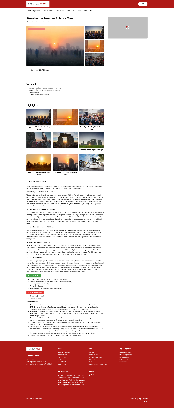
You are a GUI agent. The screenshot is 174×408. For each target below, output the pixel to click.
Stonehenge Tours (34, 11)
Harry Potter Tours (125, 359)
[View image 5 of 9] (65, 142)
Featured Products (125, 352)
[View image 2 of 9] (94, 46)
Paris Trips (70, 11)
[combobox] (143, 4)
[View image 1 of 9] (94, 32)
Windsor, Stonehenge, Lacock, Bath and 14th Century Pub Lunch (71, 375)
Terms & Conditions (95, 357)
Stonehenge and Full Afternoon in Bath (70, 385)
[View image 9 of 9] (91, 165)
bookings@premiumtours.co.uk (37, 362)
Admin (146, 401)
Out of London (82, 11)
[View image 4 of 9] (38, 142)
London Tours (48, 11)
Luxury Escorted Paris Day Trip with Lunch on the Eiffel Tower (71, 380)
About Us (91, 359)
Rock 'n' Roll (61, 364)
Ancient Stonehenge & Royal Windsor (70, 382)
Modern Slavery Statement (97, 364)
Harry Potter (59, 11)
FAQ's (90, 362)
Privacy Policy (93, 355)
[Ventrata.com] (143, 399)
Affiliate (91, 352)
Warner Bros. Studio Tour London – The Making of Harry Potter (71, 378)
